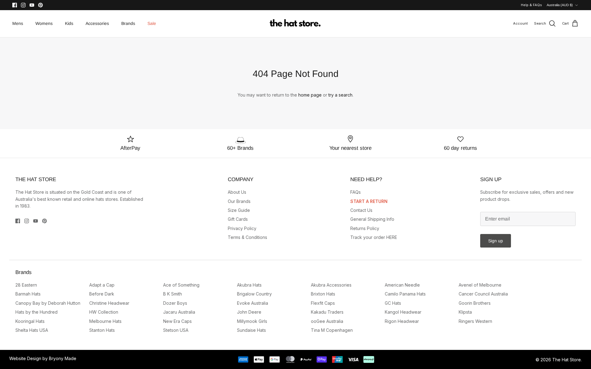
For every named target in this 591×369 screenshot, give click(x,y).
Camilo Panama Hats (405, 293)
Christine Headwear (109, 303)
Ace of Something (181, 285)
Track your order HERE (373, 237)
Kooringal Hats (30, 321)
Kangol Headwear (403, 312)
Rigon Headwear (402, 321)
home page (310, 94)
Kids (69, 23)
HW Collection (103, 312)
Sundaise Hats (251, 330)
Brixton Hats (323, 293)
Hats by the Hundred (36, 312)
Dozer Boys (175, 303)
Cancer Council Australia (483, 293)
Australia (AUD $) (560, 5)
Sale (151, 23)
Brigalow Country (254, 293)
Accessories (97, 23)
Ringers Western (475, 321)
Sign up (495, 240)
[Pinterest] (40, 5)
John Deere (249, 312)
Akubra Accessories (331, 285)
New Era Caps (177, 321)
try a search (340, 94)
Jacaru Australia (179, 312)
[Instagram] (23, 5)
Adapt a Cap (102, 285)
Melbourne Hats (105, 321)
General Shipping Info (372, 219)
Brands (128, 23)
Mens (17, 23)
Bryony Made (62, 358)
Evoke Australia (252, 303)
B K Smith (172, 293)
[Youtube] (32, 5)
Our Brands (239, 201)
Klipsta (465, 312)
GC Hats (393, 303)
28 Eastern (26, 285)
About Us (237, 192)
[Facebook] (14, 5)
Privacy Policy (242, 228)
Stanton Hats (102, 330)
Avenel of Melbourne (480, 285)
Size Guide (239, 210)
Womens (44, 23)
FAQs (355, 192)
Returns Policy (364, 228)
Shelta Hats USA (31, 330)
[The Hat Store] (295, 23)
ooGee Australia (327, 321)
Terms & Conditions (247, 237)
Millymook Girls (252, 321)
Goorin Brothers (475, 303)
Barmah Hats (28, 293)
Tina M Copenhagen (332, 330)
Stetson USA (175, 330)
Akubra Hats (249, 285)
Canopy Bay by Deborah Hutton (47, 303)
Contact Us (361, 210)
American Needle (402, 285)
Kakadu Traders (327, 312)
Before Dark (101, 293)
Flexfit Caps (323, 303)
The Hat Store (566, 359)
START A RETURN (369, 201)
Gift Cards (238, 219)
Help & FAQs (531, 5)
